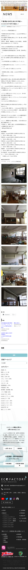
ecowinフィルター (5, 400)
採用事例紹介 (9, 26)
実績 (4, 540)
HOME (4, 510)
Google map (8, 502)
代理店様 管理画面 (21, 539)
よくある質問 (23, 518)
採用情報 (19, 534)
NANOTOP (3, 407)
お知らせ (3, 374)
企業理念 (5, 536)
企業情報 (5, 538)
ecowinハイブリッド (16, 26)
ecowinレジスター (5, 403)
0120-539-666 (7, 489)
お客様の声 (22, 515)
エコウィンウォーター (8, 526)
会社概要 (5, 534)
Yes (22, 5)
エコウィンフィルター (8, 524)
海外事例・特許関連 (5, 389)
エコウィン (6, 515)
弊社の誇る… (17, 323)
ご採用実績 (22, 510)
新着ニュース (4, 372)
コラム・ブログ (4, 378)
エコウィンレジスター (8, 522)
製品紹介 (5, 513)
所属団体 (5, 542)
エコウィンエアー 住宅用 (9, 518)
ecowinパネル (4, 394)
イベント (3, 381)
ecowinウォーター (5, 405)
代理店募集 (19, 537)
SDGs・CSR (4, 376)
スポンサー (3, 383)
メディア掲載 (4, 392)
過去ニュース (4, 409)
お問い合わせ (23, 521)
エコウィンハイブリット (9, 516)
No (24, 5)
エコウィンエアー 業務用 (9, 520)
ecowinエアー (4, 398)
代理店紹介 (3, 387)
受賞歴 (2, 370)
